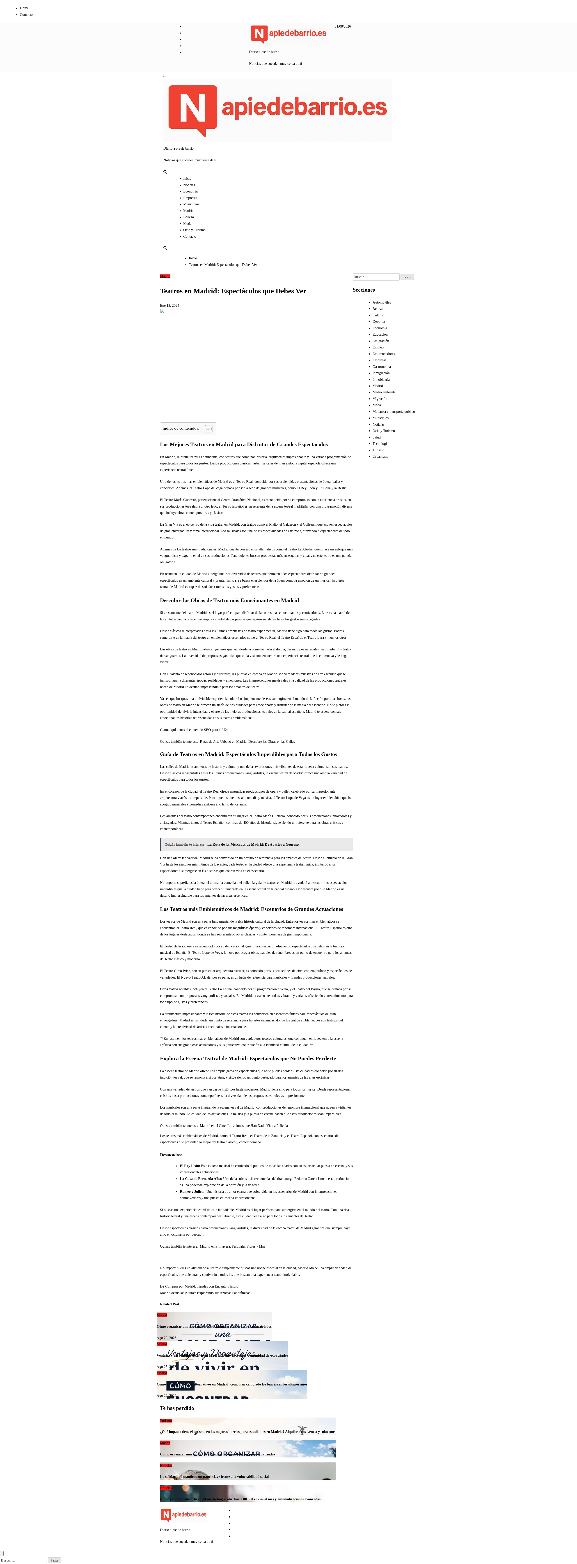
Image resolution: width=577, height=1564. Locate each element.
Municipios (191, 204)
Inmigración (381, 373)
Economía (190, 191)
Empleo (378, 347)
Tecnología (380, 444)
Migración (380, 399)
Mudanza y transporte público (394, 411)
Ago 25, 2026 (166, 1367)
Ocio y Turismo (194, 230)
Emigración (381, 341)
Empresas (190, 198)
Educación (380, 334)
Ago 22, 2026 (166, 1395)
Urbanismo (380, 456)
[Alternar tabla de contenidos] (206, 429)
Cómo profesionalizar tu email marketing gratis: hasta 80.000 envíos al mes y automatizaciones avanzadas (240, 1499)
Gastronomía (382, 367)
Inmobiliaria (381, 379)
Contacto (26, 14)
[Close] (2, 1553)
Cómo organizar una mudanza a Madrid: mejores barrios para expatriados (214, 1326)
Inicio (187, 178)
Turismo (378, 450)
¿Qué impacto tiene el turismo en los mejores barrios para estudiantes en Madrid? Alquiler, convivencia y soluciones (248, 1432)
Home (24, 8)
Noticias (189, 185)
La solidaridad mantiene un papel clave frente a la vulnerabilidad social (214, 1476)
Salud (377, 437)
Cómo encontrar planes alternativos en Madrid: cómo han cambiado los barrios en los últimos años (232, 1384)
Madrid (188, 211)
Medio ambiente (384, 392)
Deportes (379, 321)
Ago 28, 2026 (166, 1338)
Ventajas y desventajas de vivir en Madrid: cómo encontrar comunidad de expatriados (222, 1355)
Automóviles (382, 302)
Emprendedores (384, 354)
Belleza (188, 217)
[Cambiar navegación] (165, 76)
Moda (187, 223)
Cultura (378, 315)
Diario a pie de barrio (264, 52)
